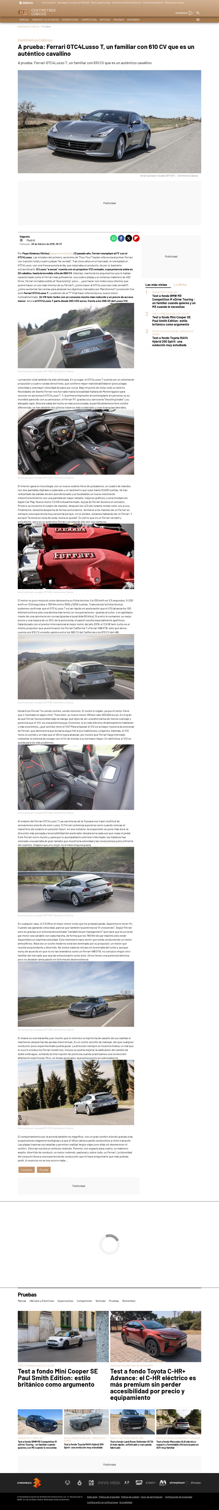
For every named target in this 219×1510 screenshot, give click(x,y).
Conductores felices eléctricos (126, 2)
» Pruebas (45, 26)
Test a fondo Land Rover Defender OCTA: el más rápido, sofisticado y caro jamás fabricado (132, 1444)
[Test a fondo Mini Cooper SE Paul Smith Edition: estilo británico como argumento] (63, 1337)
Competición (89, 19)
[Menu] (197, 19)
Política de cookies (130, 1496)
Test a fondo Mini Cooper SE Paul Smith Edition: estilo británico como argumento (171, 321)
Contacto (26, 1169)
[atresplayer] (183, 13)
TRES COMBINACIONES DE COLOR (170, 313)
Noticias (105, 19)
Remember (133, 19)
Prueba (44, 1169)
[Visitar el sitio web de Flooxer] (196, 1482)
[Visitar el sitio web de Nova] (103, 1482)
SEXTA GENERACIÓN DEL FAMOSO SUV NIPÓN (84, 1439)
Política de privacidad (109, 1496)
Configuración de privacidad (178, 1496)
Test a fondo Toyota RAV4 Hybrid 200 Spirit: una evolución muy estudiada (170, 341)
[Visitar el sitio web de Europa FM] (151, 1482)
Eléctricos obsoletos (153, 2)
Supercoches (70, 19)
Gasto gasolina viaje (100, 2)
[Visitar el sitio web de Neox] (91, 1482)
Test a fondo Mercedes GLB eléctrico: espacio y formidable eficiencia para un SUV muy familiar (177, 1444)
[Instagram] (21, 240)
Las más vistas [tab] (156, 285)
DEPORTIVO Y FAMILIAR (164, 292)
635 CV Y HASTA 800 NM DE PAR (126, 1438)
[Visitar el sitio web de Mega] (115, 1482)
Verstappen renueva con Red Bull (73, 2)
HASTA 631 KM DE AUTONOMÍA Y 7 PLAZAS (178, 1438)
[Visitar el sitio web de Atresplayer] (179, 1482)
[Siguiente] (199, 3)
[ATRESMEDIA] (29, 1482)
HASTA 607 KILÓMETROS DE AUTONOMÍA (131, 1365)
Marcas (24, 19)
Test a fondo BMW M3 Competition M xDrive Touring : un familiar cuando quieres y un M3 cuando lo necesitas (174, 301)
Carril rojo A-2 (49, 2)
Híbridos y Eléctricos (45, 19)
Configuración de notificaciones (102, 1502)
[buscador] (197, 13)
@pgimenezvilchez (62, 253)
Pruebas (119, 19)
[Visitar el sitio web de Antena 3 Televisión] (67, 1482)
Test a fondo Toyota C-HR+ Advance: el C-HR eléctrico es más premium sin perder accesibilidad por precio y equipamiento (153, 1384)
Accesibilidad (125, 1502)
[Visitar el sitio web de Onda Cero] (139, 1482)
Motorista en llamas (174, 2)
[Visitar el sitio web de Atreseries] (127, 1482)
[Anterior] (39, 3)
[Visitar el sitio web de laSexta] (79, 1482)
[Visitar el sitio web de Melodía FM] (163, 1482)
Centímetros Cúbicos (28, 26)
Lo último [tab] (180, 285)
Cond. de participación (152, 1496)
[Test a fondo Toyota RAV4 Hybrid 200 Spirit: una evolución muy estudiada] (86, 1422)
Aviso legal (92, 1496)
